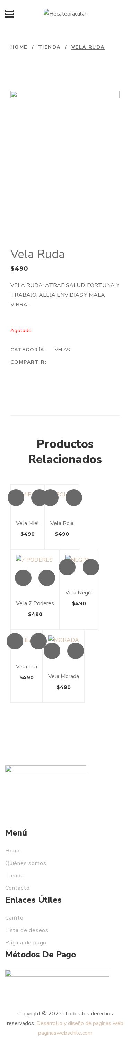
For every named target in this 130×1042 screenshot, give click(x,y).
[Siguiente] (30, 59)
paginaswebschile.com (65, 1033)
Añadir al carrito (91, 567)
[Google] (46, 372)
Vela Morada (63, 676)
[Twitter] (33, 372)
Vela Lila (26, 667)
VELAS (62, 350)
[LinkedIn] (59, 372)
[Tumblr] (72, 372)
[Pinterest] (85, 372)
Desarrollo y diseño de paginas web (79, 1023)
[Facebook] (19, 372)
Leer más (39, 497)
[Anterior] (14, 59)
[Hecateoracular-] (66, 14)
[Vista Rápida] (16, 497)
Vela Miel (27, 523)
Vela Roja (61, 523)
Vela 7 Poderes (35, 603)
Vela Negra (79, 593)
